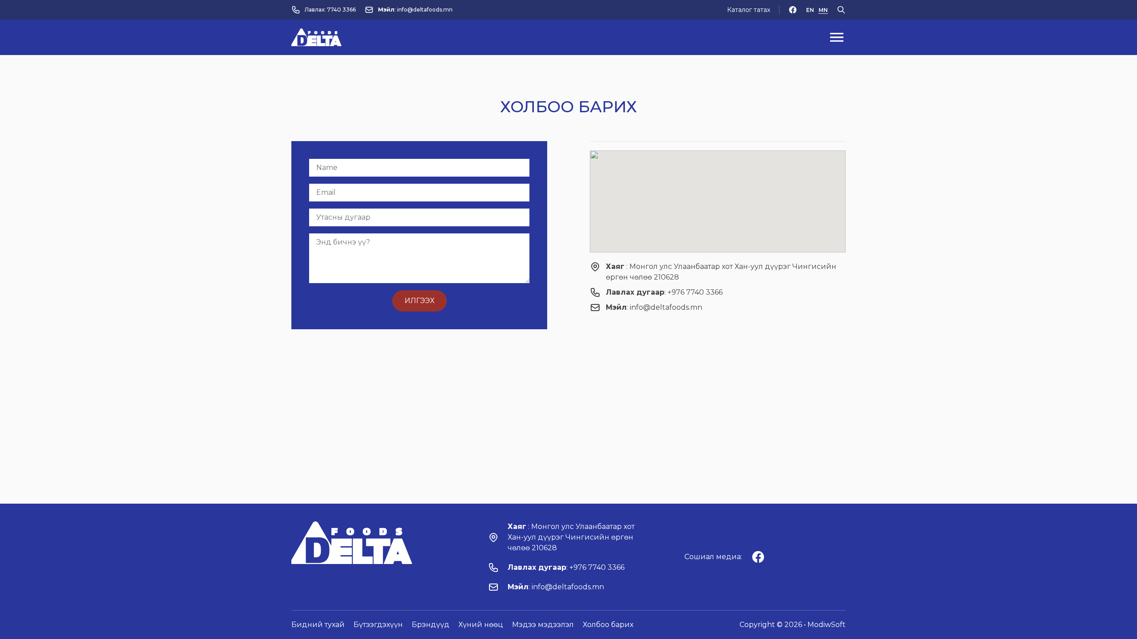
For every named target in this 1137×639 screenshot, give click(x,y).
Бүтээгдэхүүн (378, 624)
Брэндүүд (430, 624)
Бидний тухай (318, 624)
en (810, 10)
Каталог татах (748, 10)
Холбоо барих (608, 624)
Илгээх (419, 300)
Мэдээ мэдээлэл (543, 624)
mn (823, 10)
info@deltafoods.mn (425, 9)
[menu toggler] (837, 37)
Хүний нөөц (480, 624)
